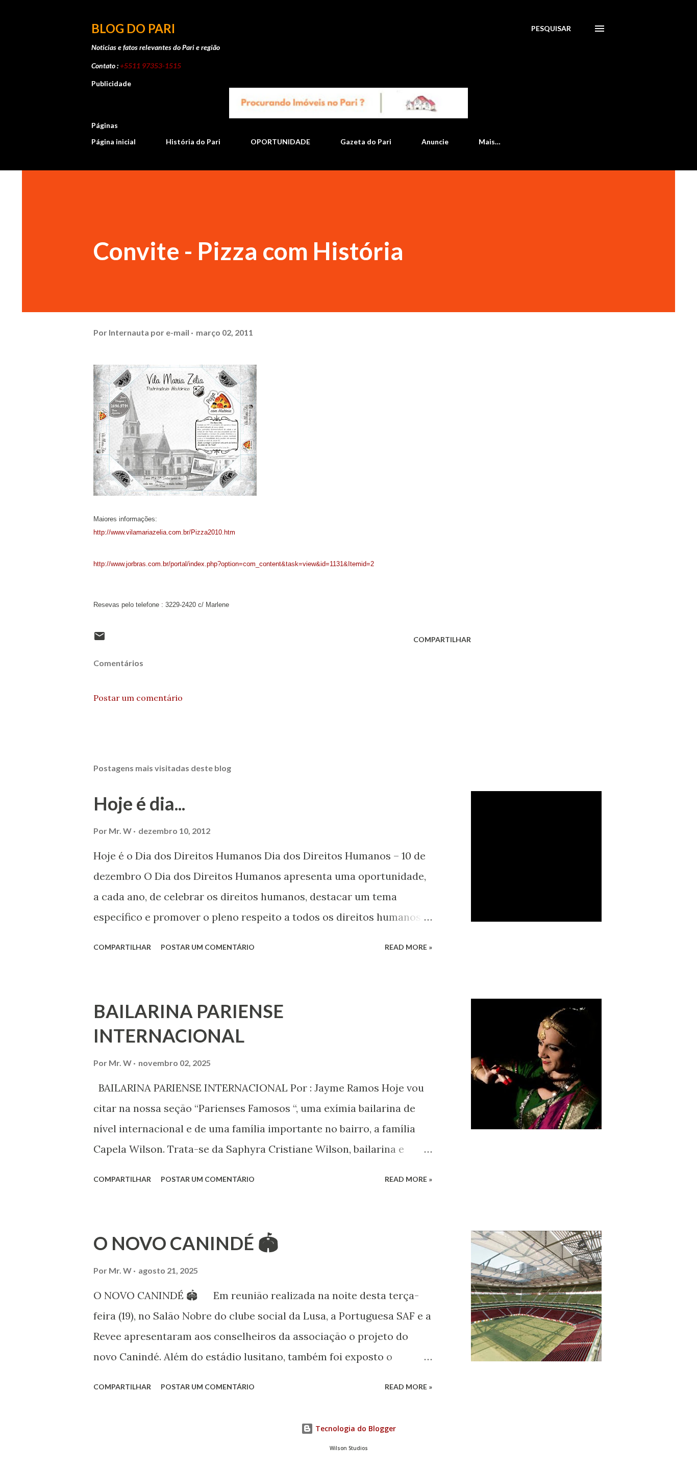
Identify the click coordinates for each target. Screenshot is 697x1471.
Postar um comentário (138, 698)
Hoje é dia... (139, 803)
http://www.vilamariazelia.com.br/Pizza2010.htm (164, 532)
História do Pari (193, 141)
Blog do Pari (133, 28)
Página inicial (113, 141)
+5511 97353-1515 (150, 65)
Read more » (408, 947)
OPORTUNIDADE (280, 141)
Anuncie (435, 141)
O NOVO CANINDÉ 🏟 (186, 1243)
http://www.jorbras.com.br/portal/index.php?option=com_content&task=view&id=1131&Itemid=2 (233, 564)
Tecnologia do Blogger (354, 1428)
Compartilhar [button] (442, 639)
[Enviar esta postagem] (99, 639)
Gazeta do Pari (365, 141)
